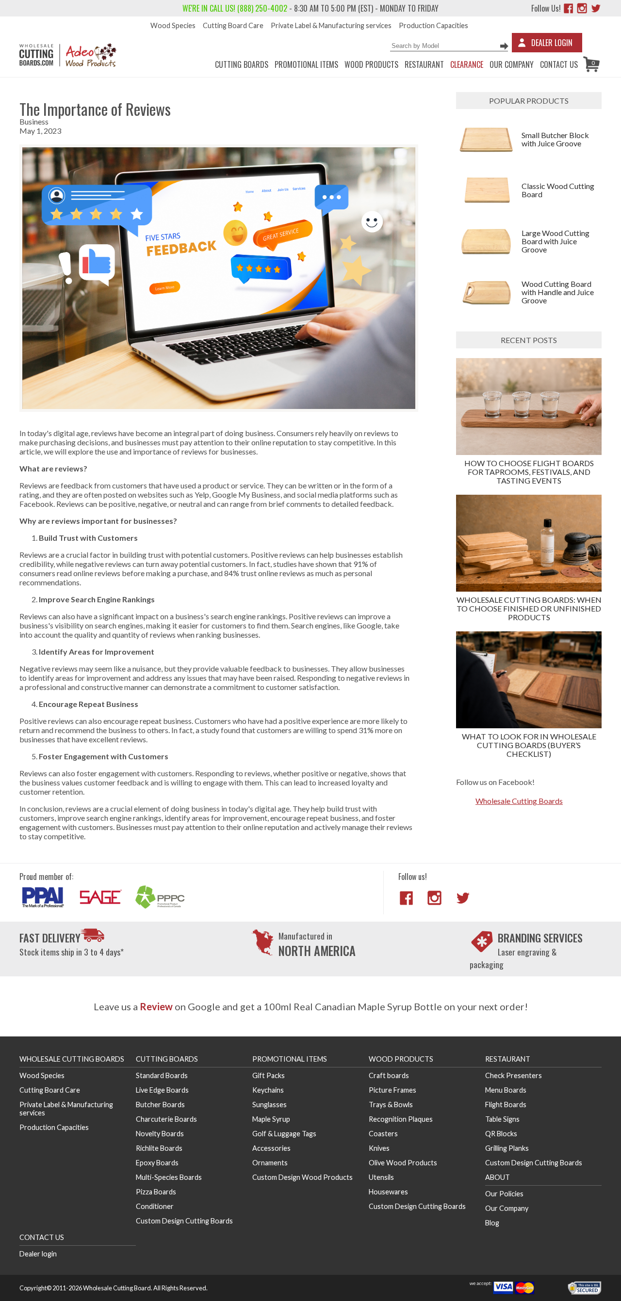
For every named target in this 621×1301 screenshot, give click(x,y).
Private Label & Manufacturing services (331, 25)
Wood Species (173, 25)
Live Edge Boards (162, 1090)
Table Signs (502, 1119)
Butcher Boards (160, 1104)
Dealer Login (551, 42)
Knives (379, 1148)
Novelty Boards (160, 1133)
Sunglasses (269, 1104)
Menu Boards (505, 1090)
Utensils (381, 1177)
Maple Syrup (271, 1119)
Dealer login (38, 1254)
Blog (492, 1223)
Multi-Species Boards (169, 1177)
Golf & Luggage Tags (284, 1133)
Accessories (271, 1148)
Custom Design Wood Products (302, 1177)
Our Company (512, 64)
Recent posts (529, 340)
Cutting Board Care (233, 25)
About (497, 1177)
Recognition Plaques (401, 1119)
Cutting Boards (241, 64)
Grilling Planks (507, 1148)
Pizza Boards (156, 1192)
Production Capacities (433, 25)
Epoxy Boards (157, 1163)
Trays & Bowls (391, 1104)
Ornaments (270, 1163)
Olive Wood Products (403, 1163)
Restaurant (424, 64)
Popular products (529, 100)
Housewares (388, 1192)
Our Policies (504, 1194)
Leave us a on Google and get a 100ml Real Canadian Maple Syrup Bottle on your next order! (311, 1006)
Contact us (559, 64)
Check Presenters (513, 1075)
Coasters (383, 1133)
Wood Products (371, 64)
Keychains (268, 1090)
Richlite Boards (159, 1148)
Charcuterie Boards (166, 1119)
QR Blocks (501, 1133)
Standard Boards (162, 1075)
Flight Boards (505, 1104)
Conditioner (155, 1206)
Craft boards (389, 1075)
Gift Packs (268, 1075)
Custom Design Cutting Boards (184, 1221)
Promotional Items (306, 64)
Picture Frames (392, 1090)
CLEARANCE (466, 64)
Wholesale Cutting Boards (519, 800)
